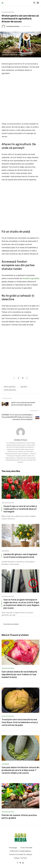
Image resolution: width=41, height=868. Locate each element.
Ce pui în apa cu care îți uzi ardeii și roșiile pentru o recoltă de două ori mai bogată (20, 509)
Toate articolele (26, 848)
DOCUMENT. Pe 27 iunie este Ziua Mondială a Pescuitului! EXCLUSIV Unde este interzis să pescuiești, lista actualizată (17, 417)
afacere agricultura (9, 387)
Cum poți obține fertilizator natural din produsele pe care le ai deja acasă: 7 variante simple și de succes (20, 770)
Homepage (13, 848)
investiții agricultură (10, 390)
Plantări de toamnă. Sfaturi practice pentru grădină (19, 816)
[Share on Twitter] (18, 378)
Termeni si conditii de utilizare (20, 854)
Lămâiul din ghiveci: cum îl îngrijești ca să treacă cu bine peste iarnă (20, 555)
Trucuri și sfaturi (8, 12)
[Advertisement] (20, 98)
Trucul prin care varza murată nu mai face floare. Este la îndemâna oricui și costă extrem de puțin (20, 722)
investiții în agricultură (30, 278)
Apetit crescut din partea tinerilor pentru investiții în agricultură (23, 404)
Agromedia (5, 551)
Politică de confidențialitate (20, 851)
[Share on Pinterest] (22, 378)
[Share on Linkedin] (27, 378)
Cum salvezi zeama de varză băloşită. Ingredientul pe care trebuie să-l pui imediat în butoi (19, 674)
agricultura (24, 387)
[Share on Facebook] (14, 378)
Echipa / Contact (20, 858)
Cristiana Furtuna (12, 26)
